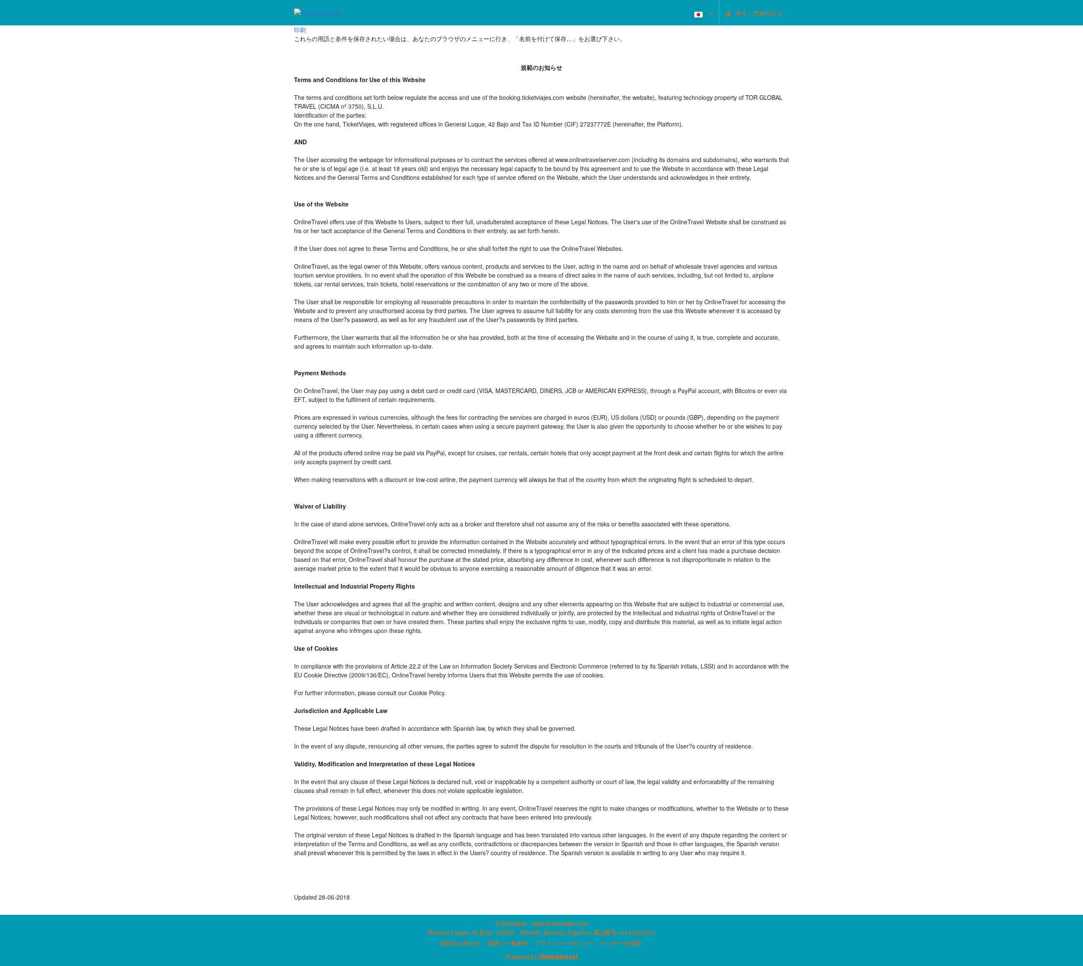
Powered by (541, 956)
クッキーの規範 (620, 942)
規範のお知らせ (460, 942)
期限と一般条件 (508, 942)
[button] (702, 12)
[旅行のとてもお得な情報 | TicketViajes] (317, 12)
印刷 (300, 29)
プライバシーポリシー (564, 942)
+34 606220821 (636, 932)
